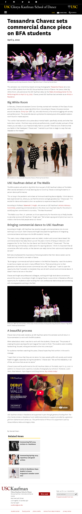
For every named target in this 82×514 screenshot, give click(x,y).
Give (53, 13)
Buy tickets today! (51, 371)
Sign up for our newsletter (65, 491)
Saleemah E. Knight (30, 205)
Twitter (24, 2)
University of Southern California (73, 7)
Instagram (16, 2)
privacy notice (67, 511)
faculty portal (26, 511)
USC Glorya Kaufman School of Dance (40, 8)
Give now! (44, 494)
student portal (15, 511)
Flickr (37, 2)
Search (73, 12)
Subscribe (63, 13)
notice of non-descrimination (52, 511)
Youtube (31, 2)
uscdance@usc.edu (17, 505)
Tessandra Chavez (57, 87)
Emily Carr (24, 112)
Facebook (8, 2)
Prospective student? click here (64, 497)
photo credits (37, 511)
